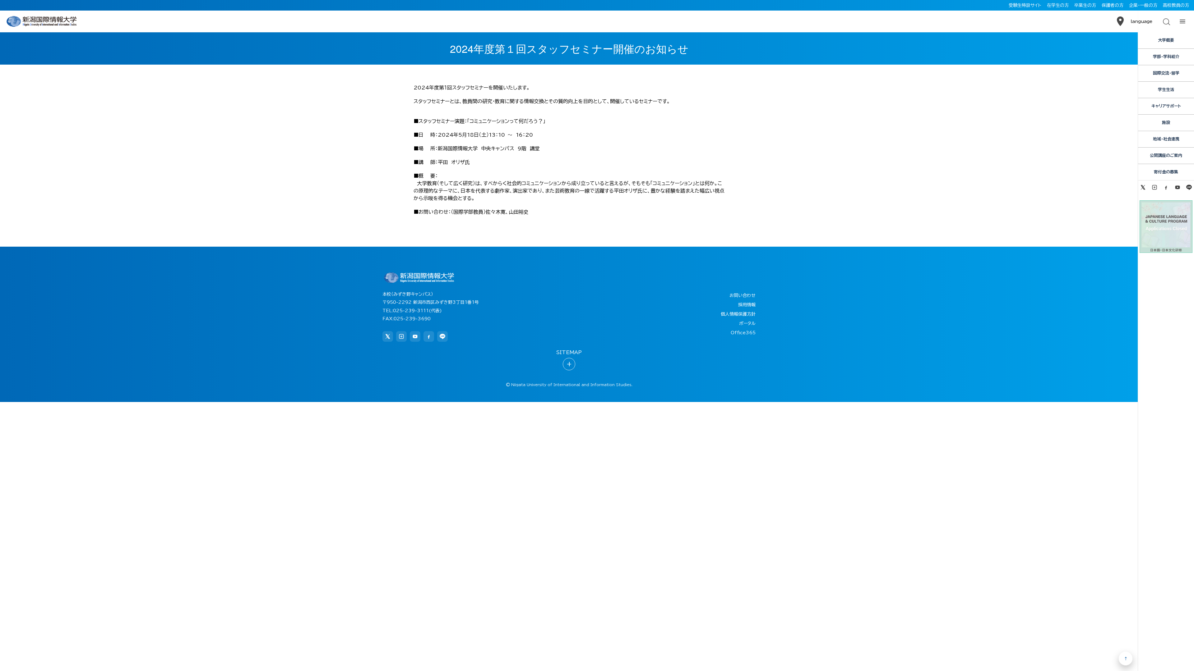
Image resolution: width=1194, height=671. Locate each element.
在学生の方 (1058, 5)
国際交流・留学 (1166, 73)
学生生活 (1166, 90)
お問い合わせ (742, 295)
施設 (1166, 123)
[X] (1143, 187)
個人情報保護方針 (738, 314)
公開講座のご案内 (1166, 155)
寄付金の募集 (1166, 172)
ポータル (747, 323)
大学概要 (1166, 40)
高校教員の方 (1176, 5)
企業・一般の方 (1143, 5)
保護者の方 (1112, 5)
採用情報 (747, 305)
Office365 (743, 333)
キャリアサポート (1166, 106)
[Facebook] (1166, 187)
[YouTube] (1177, 187)
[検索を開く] (1166, 21)
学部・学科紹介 (1166, 57)
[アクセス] (1120, 21)
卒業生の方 (1085, 5)
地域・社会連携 (1166, 139)
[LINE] (1189, 187)
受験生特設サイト (1025, 5)
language (1141, 21)
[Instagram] (1154, 187)
